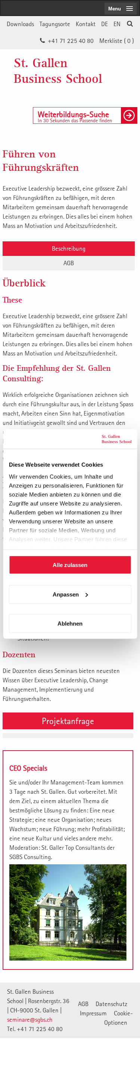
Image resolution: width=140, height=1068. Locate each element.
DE (104, 24)
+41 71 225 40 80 (71, 40)
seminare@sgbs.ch (30, 1019)
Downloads (20, 24)
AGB (68, 263)
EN (117, 24)
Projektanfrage (68, 720)
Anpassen (66, 594)
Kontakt (86, 24)
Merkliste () (116, 40)
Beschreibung (68, 248)
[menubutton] (120, 8)
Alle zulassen (70, 565)
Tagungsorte (55, 24)
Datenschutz (111, 1004)
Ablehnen (70, 623)
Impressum (93, 1013)
